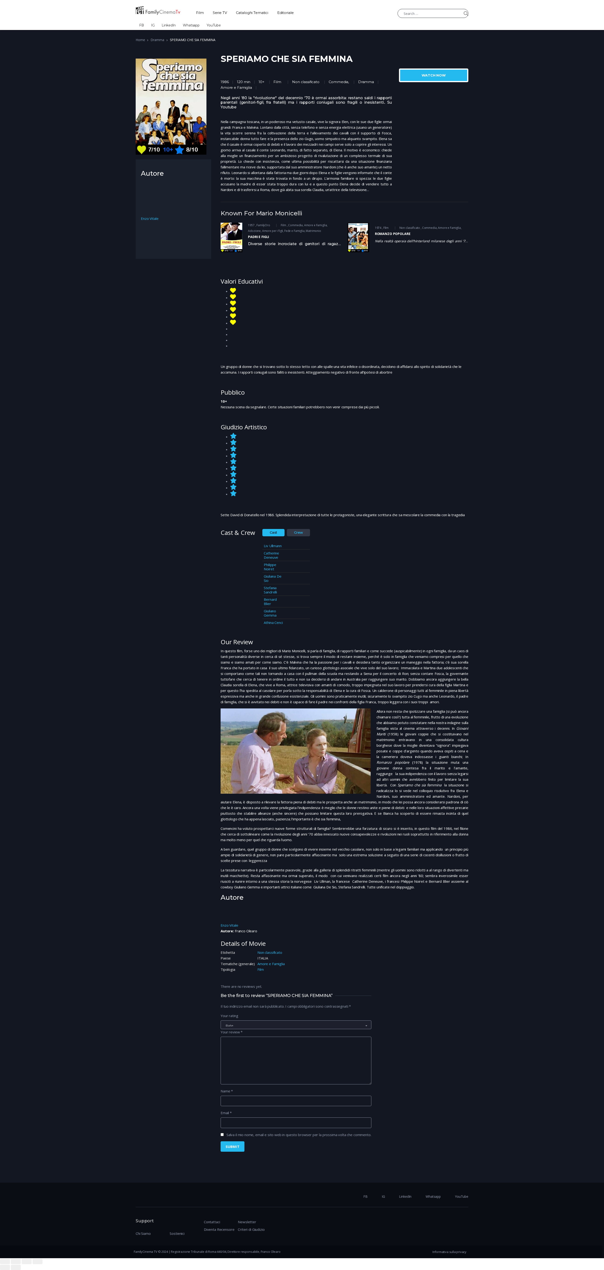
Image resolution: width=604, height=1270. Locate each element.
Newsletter (247, 1221)
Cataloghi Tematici (252, 12)
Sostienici (177, 1233)
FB (141, 25)
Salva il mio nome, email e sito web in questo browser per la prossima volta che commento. (298, 1134)
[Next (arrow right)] (16, 1267)
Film (200, 12)
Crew (298, 532)
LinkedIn (169, 25)
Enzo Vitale (229, 925)
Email (226, 1112)
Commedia (338, 82)
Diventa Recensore (219, 1229)
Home (140, 40)
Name (227, 1091)
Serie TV (220, 12)
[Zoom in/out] (37, 1261)
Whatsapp (191, 25)
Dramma (157, 40)
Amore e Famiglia (271, 963)
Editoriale (285, 12)
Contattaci (212, 1221)
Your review (232, 1032)
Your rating (229, 1015)
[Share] (16, 1261)
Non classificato (305, 82)
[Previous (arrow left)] (5, 1267)
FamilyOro (263, 225)
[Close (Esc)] (5, 1261)
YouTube (214, 25)
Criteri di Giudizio (251, 1229)
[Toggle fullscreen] (27, 1261)
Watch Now (434, 75)
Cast (273, 532)
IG (153, 25)
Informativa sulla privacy (449, 1252)
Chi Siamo (143, 1233)
